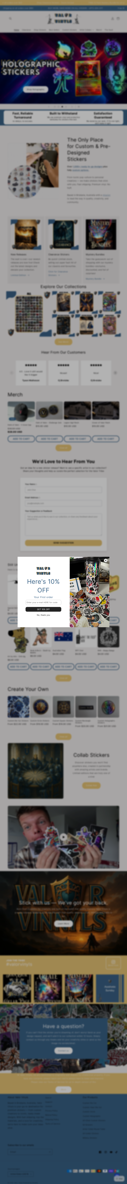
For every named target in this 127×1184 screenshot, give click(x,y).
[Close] (105, 560)
